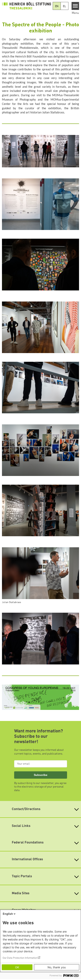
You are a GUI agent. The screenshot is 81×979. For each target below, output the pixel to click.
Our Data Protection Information (20, 957)
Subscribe (40, 774)
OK (17, 967)
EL (64, 6)
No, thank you (57, 967)
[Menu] (75, 6)
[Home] (26, 5)
